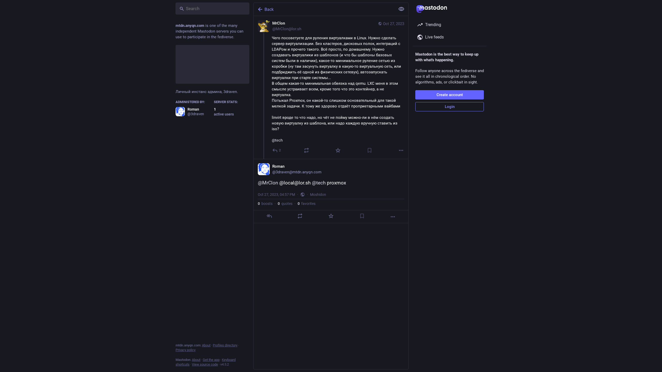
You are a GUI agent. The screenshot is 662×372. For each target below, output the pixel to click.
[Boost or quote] (306, 150)
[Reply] (269, 216)
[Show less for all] (401, 9)
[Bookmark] (369, 150)
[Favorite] (338, 150)
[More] (401, 150)
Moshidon (318, 194)
